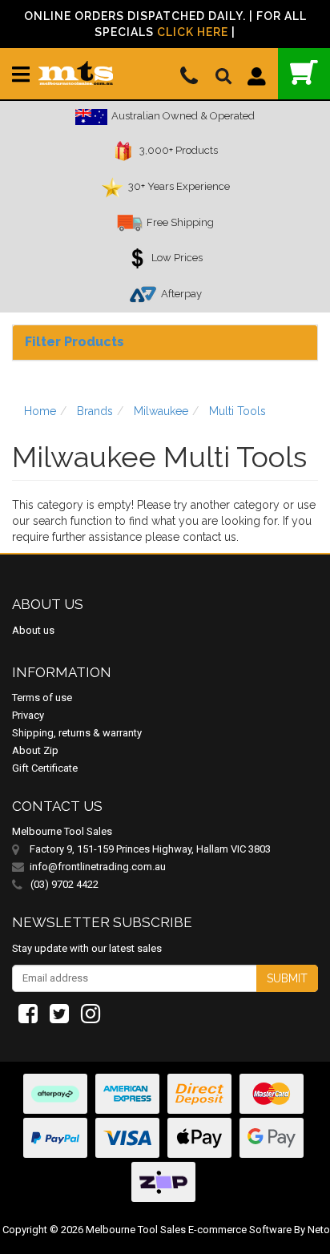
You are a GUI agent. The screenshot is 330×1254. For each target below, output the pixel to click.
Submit (287, 978)
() (304, 73)
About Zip (35, 750)
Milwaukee (161, 411)
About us (33, 630)
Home (40, 411)
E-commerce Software (240, 1230)
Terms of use (42, 698)
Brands (95, 411)
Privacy (28, 715)
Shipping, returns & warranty (77, 733)
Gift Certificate (45, 768)
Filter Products (74, 341)
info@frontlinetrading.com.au (98, 867)
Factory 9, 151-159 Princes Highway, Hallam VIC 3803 (150, 849)
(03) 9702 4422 (63, 884)
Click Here (192, 32)
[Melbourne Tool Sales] (75, 66)
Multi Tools (237, 411)
